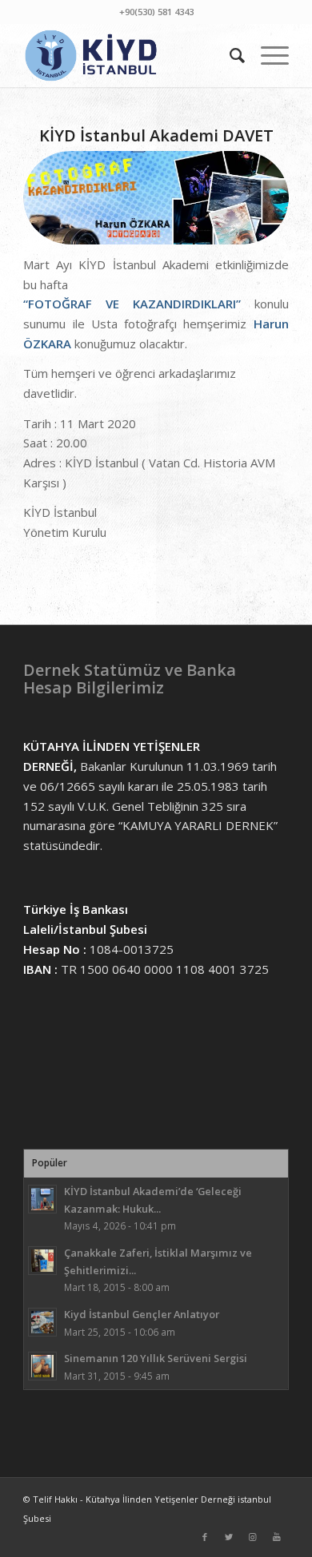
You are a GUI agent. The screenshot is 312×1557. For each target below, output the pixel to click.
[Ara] (229, 55)
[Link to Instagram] (253, 1537)
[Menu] (267, 55)
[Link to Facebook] (205, 1537)
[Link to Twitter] (229, 1537)
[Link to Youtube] (277, 1537)
